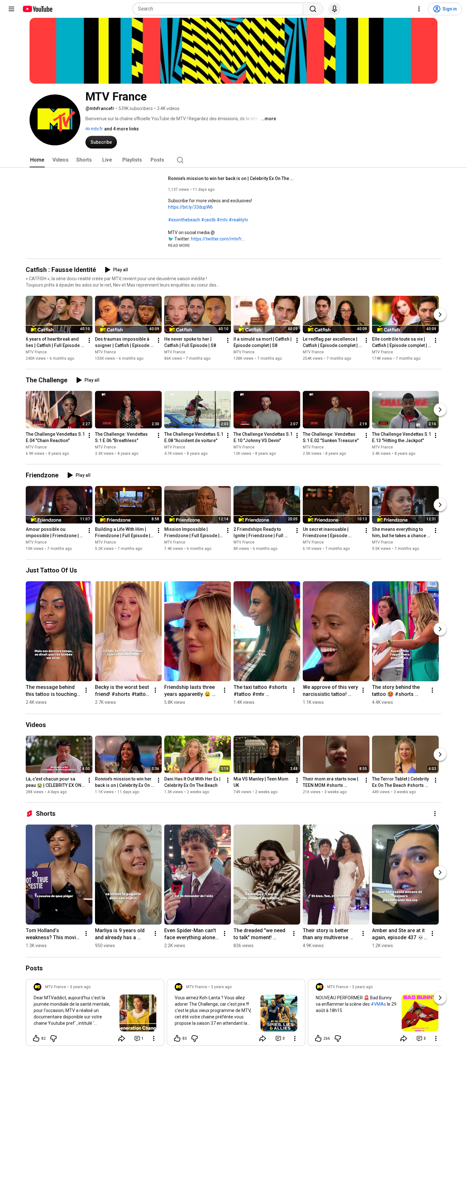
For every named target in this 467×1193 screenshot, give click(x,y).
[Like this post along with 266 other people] (318, 1038)
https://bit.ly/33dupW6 (190, 207)
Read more (179, 245)
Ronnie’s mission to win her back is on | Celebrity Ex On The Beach (231, 178)
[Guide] (11, 9)
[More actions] (89, 340)
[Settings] (419, 9)
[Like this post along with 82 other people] (36, 1038)
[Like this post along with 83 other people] (177, 1038)
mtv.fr (96, 128)
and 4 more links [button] (121, 128)
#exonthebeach (184, 219)
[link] (95, 1014)
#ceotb (208, 219)
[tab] (37, 160)
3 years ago (80, 987)
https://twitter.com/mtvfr (216, 238)
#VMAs (378, 1004)
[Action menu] (153, 1038)
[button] (179, 245)
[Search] (313, 9)
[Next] (440, 314)
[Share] (121, 1038)
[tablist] (233, 160)
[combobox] (219, 9)
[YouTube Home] (37, 9)
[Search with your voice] (334, 9)
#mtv (222, 219)
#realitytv (238, 219)
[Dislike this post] (53, 1038)
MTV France (36, 352)
